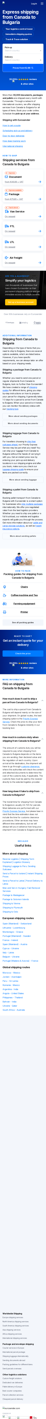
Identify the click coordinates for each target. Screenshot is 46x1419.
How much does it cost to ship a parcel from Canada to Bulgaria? (20, 700)
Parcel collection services (13, 1395)
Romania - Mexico (11, 985)
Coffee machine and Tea (24, 595)
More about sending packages (23, 416)
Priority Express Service (14, 811)
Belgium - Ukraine (11, 956)
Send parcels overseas (12, 1368)
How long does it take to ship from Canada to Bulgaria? (21, 793)
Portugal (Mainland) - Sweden (17, 936)
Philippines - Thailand (12, 997)
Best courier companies (12, 1391)
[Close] (40, 50)
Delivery (9, 57)
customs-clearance (30, 766)
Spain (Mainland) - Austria (15, 944)
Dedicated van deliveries (13, 1382)
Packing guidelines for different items (18, 1364)
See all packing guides (23, 622)
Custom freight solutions (12, 1378)
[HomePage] (23, 1408)
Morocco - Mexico (11, 972)
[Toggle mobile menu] (42, 4)
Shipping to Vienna (11, 903)
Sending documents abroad (14, 1360)
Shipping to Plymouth (13, 907)
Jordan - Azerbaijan (12, 977)
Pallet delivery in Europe (12, 1387)
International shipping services (15, 1338)
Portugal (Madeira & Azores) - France (20, 961)
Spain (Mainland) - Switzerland (17, 923)
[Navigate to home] (12, 4)
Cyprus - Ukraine (11, 948)
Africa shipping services (12, 1334)
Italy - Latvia (8, 952)
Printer (24, 612)
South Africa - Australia (14, 1010)
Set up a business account (21, 302)
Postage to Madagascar (14, 895)
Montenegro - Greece (13, 932)
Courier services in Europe (13, 1348)
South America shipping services (16, 1326)
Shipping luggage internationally (15, 1356)
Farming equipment (24, 603)
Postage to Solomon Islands (16, 899)
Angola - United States (13, 993)
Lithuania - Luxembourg (14, 927)
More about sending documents (23, 423)
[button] (23, 58)
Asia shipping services (11, 1330)
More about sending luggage (23, 480)
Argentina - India (10, 989)
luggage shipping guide (13, 469)
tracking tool (12, 409)
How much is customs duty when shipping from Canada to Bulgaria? (22, 739)
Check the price (23, 653)
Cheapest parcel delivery (13, 1399)
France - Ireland (10, 940)
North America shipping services (16, 1321)
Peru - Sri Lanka (10, 981)
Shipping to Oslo (10, 911)
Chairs (24, 586)
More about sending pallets (23, 536)
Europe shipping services (13, 1317)
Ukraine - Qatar (10, 1005)
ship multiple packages (32, 504)
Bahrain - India (9, 1001)
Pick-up (8, 47)
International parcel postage (14, 1352)
